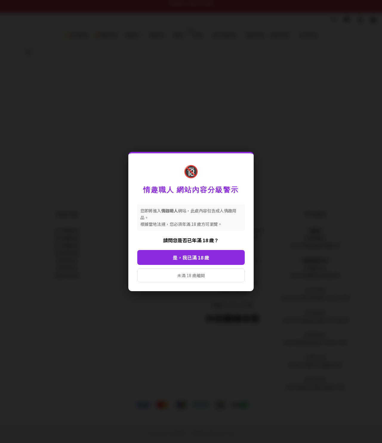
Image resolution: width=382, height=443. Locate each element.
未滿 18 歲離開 (191, 275)
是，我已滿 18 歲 (191, 257)
